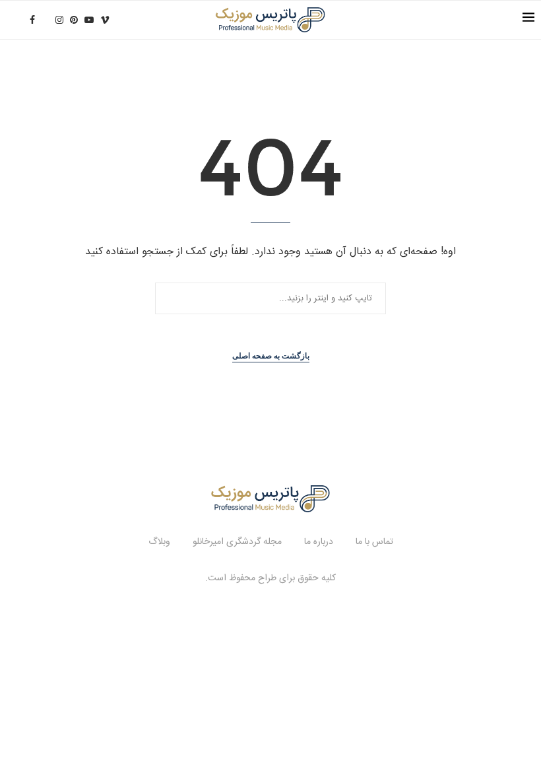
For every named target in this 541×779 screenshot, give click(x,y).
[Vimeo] (105, 20)
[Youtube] (89, 20)
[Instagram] (59, 20)
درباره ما (318, 542)
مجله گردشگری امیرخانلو (237, 542)
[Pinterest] (74, 20)
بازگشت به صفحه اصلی (270, 355)
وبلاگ (159, 542)
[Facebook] (32, 20)
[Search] (13, 20)
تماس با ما (374, 542)
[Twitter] (45, 20)
